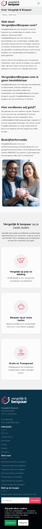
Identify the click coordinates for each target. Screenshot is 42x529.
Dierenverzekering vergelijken (12, 473)
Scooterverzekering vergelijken (13, 485)
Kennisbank (5, 441)
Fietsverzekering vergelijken (11, 477)
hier (24, 511)
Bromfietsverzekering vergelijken (13, 462)
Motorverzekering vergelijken (12, 481)
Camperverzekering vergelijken (13, 469)
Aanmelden (35, 500)
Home (4, 15)
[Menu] (38, 3)
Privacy (4, 444)
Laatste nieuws (7, 437)
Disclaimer (5, 452)
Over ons (4, 433)
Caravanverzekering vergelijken (13, 466)
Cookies (4, 448)
